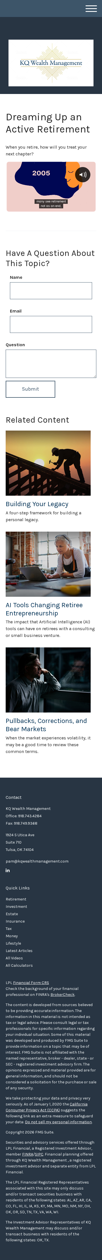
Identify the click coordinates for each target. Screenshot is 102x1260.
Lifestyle (13, 943)
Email (16, 311)
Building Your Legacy (37, 504)
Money (12, 936)
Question (15, 344)
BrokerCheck (62, 994)
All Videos (14, 958)
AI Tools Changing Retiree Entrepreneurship (44, 609)
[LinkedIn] (8, 870)
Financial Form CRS (31, 982)
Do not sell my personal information (58, 1122)
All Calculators (19, 965)
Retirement (16, 899)
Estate (12, 914)
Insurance (15, 921)
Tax (9, 928)
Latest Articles (19, 950)
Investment (16, 906)
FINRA (27, 1154)
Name (16, 277)
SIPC (39, 1154)
